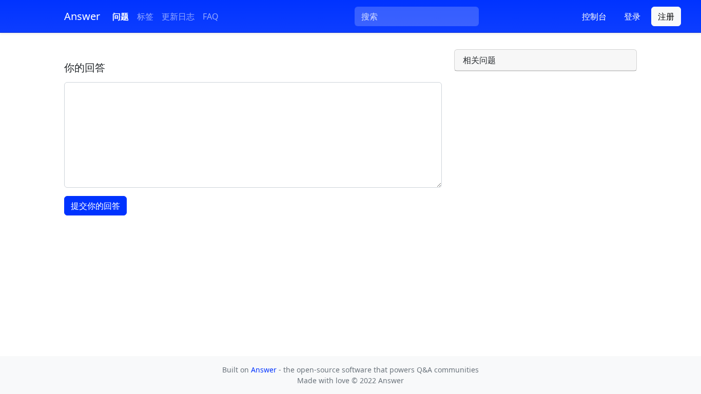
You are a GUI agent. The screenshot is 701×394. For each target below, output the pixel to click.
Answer (265, 370)
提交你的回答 (95, 205)
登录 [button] (632, 16)
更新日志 (178, 16)
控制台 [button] (594, 16)
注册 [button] (666, 16)
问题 (120, 16)
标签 (145, 16)
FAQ (211, 16)
